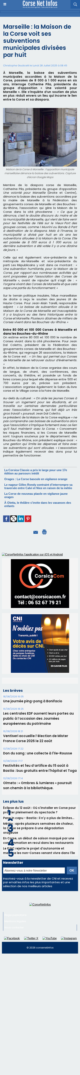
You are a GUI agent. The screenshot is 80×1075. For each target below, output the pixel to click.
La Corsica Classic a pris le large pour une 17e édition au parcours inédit (35, 471)
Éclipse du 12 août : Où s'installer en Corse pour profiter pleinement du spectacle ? (39, 855)
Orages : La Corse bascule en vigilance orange (35, 479)
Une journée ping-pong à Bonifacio (32, 746)
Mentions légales (15, 967)
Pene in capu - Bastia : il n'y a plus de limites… (38, 863)
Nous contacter (14, 973)
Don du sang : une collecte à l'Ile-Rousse (37, 798)
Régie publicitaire (15, 960)
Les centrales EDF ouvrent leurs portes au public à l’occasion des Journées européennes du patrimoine (38, 764)
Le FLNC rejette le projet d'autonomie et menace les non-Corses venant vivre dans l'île (39, 896)
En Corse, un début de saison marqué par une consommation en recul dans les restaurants (38, 886)
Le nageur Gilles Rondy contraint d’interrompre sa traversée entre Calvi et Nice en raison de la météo (38, 486)
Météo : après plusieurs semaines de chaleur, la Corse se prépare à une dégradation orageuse (38, 873)
